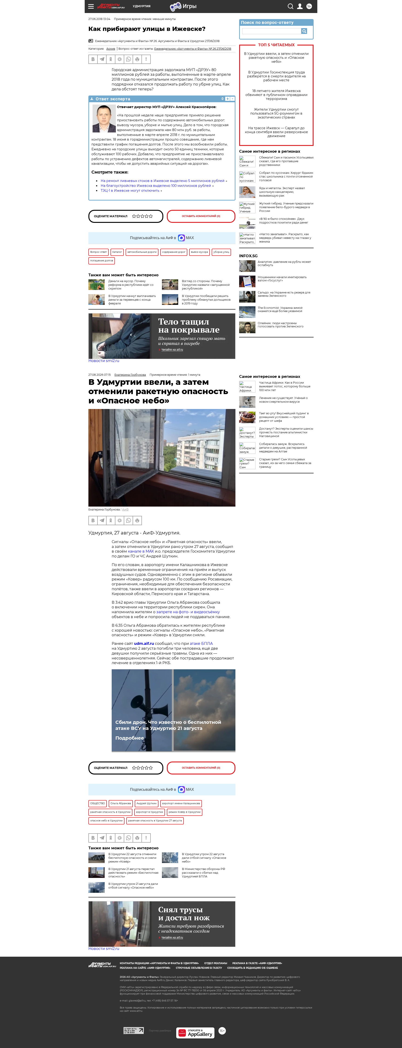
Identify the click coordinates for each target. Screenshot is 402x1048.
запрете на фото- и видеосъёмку (188, 612)
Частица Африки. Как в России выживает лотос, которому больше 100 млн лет (284, 386)
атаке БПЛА (201, 643)
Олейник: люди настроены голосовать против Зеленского (281, 325)
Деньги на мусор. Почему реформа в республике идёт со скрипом (131, 284)
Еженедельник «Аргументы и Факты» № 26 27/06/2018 (192, 48)
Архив (110, 48)
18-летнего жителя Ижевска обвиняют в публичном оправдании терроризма (276, 95)
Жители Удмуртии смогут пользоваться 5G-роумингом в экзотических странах (276, 113)
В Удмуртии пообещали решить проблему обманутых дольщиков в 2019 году (206, 299)
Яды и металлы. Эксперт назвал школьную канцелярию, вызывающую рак (282, 191)
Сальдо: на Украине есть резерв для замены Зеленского (284, 294)
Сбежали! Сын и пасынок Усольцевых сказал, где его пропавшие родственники (286, 161)
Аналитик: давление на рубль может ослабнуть (284, 263)
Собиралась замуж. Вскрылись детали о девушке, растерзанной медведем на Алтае (283, 447)
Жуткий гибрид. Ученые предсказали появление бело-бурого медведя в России (286, 207)
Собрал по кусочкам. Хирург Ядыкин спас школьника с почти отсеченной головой (286, 176)
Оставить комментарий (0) (201, 216)
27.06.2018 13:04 (99, 19)
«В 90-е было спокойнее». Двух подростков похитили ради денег (283, 220)
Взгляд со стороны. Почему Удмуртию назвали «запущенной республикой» (206, 284)
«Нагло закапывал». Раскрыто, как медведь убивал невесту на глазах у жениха (285, 237)
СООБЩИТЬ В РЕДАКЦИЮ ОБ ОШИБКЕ (252, 967)
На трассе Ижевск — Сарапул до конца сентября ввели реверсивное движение (276, 132)
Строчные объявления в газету (199, 967)
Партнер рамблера (160, 1030)
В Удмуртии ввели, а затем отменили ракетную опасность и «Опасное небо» (276, 58)
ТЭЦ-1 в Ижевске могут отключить (130, 190)
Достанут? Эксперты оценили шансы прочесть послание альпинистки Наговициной (286, 432)
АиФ (125, 509)
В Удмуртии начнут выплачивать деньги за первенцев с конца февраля (132, 299)
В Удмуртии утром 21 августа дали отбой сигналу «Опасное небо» (133, 885)
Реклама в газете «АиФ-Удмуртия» (257, 963)
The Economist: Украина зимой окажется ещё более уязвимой (280, 309)
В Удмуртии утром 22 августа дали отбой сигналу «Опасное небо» (204, 857)
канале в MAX (141, 551)
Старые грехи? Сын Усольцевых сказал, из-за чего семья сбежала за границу (285, 463)
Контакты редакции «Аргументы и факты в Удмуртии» (159, 963)
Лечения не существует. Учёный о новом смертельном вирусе (283, 399)
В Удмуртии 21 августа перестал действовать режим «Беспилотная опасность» (133, 872)
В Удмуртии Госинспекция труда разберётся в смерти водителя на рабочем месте (276, 76)
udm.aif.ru (144, 643)
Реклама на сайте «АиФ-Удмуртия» (145, 967)
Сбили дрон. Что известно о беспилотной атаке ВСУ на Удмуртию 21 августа (168, 725)
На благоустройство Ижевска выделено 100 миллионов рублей (156, 186)
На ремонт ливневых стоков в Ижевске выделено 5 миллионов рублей (162, 181)
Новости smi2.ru (103, 361)
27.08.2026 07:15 (99, 374)
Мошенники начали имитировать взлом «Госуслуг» (282, 279)
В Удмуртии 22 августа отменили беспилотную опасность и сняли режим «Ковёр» (132, 857)
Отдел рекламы (215, 963)
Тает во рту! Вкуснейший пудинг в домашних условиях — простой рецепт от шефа (284, 417)
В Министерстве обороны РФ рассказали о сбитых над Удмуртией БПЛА (203, 872)
